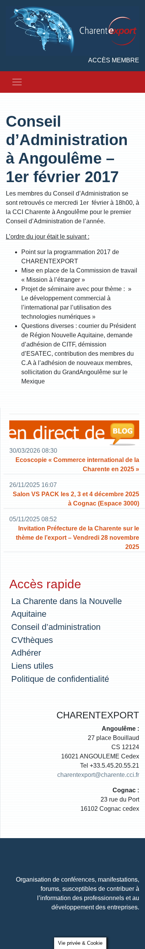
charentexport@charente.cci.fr (98, 775)
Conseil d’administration (56, 627)
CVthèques (32, 640)
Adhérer (26, 653)
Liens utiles (32, 666)
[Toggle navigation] (17, 82)
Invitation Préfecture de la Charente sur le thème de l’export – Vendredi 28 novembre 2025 (77, 537)
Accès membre (113, 60)
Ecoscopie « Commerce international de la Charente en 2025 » (77, 464)
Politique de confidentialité (60, 679)
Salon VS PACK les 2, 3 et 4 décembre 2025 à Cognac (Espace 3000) (76, 499)
